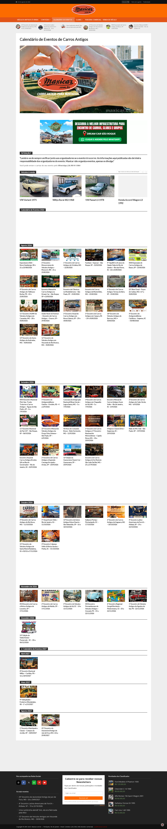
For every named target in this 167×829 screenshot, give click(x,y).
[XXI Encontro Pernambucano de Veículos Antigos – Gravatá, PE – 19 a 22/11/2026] (94, 596)
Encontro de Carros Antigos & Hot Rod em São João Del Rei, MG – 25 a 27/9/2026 (93, 461)
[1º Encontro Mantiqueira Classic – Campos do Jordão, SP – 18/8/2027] (29, 720)
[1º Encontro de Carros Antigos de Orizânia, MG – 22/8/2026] (72, 254)
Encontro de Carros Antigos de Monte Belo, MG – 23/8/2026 (93, 291)
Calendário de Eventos (62, 20)
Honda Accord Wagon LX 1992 (130, 201)
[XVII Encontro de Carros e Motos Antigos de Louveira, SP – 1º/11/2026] (29, 596)
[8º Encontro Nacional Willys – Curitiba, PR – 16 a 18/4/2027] (29, 663)
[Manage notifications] (162, 824)
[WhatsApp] (34, 782)
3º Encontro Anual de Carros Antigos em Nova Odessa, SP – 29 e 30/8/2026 (71, 317)
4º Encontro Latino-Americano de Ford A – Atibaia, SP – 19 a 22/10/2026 (50, 27)
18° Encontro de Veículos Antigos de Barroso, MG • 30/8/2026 (114, 317)
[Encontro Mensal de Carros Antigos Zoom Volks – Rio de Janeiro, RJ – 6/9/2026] (116, 391)
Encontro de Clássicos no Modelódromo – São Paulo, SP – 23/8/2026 (71, 291)
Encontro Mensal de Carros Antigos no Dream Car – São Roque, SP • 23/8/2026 (50, 292)
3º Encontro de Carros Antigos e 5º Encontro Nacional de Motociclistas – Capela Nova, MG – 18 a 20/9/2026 (93, 434)
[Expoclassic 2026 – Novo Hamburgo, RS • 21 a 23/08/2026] (29, 254)
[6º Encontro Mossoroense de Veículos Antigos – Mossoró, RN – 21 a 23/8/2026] (51, 254)
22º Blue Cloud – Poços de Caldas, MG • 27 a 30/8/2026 (137, 291)
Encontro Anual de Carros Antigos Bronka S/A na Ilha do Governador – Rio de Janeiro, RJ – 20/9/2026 (28, 462)
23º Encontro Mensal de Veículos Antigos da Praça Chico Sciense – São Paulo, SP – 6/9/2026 (50, 433)
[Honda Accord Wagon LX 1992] (132, 186)
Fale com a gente (136, 2)
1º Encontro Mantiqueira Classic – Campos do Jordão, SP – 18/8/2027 (28, 730)
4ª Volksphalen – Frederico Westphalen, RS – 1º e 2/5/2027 (28, 702)
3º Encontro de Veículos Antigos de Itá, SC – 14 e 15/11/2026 (72, 606)
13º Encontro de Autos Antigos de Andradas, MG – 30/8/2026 (28, 340)
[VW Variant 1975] (34, 186)
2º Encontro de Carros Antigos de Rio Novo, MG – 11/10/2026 (28, 522)
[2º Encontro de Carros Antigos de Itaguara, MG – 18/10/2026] (116, 511)
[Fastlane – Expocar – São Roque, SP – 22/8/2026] (94, 254)
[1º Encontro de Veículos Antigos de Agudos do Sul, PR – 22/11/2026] (138, 596)
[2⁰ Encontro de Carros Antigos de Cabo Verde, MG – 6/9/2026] (138, 391)
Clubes (78, 20)
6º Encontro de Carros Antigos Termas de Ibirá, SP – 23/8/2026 (116, 291)
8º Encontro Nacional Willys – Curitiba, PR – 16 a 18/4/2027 (27, 673)
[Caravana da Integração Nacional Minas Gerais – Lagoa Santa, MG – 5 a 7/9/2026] (72, 391)
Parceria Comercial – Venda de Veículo (101, 20)
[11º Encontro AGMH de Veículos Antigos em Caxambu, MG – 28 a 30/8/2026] (29, 305)
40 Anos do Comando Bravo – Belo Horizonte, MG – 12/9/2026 (72, 431)
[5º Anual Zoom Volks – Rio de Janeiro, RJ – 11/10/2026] (51, 511)
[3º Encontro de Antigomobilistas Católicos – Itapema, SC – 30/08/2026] (138, 305)
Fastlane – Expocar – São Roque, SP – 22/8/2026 (94, 264)
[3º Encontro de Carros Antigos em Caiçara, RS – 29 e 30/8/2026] (94, 305)
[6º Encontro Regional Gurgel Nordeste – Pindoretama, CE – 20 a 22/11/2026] (116, 596)
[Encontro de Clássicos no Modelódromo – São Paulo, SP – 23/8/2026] (72, 281)
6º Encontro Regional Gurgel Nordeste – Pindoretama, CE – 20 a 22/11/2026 (115, 607)
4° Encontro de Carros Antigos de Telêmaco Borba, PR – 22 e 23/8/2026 (28, 292)
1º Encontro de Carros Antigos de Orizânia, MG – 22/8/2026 (72, 265)
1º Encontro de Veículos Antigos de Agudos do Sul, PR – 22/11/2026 (137, 606)
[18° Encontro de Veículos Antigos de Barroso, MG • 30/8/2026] (116, 305)
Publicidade (146, 2)
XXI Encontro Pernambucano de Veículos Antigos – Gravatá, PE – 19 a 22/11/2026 (92, 608)
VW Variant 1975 (28, 200)
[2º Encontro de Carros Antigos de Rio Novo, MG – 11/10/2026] (29, 511)
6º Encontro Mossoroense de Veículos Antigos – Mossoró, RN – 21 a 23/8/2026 (49, 267)
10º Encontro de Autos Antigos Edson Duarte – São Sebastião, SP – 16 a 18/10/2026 (72, 523)
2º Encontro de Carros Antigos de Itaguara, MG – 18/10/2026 (116, 522)
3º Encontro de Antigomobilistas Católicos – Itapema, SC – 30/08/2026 (137, 317)
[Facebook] (24, 782)
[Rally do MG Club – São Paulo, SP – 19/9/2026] (138, 420)
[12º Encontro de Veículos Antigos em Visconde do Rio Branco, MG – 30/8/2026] (86, 27)
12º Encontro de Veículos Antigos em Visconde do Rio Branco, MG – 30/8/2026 (96, 27)
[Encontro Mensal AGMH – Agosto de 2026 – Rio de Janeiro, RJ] (131, 26)
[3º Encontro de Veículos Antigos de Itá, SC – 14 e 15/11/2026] (72, 596)
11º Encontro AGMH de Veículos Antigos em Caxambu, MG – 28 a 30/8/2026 (28, 317)
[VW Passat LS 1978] (99, 186)
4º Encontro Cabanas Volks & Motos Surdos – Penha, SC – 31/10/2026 (50, 546)
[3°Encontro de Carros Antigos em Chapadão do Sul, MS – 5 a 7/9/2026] (94, 391)
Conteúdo (45, 20)
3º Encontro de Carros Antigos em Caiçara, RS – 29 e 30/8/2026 (93, 316)
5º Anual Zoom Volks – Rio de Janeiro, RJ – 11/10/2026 (50, 522)
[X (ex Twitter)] (29, 782)
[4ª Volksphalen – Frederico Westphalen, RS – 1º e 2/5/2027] (29, 691)
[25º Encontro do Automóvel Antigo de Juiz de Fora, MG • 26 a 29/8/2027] (18, 26)
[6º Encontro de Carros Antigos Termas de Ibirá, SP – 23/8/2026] (116, 281)
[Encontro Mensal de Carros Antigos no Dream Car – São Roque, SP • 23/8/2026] (51, 281)
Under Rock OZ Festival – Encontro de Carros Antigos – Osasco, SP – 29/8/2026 (50, 317)
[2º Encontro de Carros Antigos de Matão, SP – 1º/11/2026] (51, 596)
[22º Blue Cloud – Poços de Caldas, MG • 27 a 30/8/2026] (138, 281)
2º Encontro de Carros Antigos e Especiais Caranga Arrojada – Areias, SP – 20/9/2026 (50, 461)
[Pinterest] (39, 782)
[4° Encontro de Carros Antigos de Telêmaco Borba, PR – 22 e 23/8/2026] (29, 281)
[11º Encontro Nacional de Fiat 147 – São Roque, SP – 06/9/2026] (29, 420)
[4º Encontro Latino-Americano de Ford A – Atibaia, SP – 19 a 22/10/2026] (40, 27)
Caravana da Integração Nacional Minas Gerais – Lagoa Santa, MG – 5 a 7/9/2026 (72, 403)
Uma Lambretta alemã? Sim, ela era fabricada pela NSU (74, 26)
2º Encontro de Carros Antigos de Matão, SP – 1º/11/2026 (50, 606)
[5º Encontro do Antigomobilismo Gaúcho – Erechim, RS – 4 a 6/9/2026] (51, 391)
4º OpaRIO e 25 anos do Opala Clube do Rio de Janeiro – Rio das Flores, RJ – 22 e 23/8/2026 (115, 266)
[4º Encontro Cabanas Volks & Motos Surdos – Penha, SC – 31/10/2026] (51, 536)
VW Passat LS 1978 (94, 200)
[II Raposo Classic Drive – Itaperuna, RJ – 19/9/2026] (116, 420)
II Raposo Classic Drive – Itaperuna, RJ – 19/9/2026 (116, 431)
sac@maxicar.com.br (100, 827)
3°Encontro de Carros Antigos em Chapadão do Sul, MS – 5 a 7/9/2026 (93, 403)
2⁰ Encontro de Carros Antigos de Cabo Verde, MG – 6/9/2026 (137, 402)
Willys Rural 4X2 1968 (63, 200)
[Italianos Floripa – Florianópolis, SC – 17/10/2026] (94, 511)
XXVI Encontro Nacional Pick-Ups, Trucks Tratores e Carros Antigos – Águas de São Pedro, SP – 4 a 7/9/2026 (28, 405)
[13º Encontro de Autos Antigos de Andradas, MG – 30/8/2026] (29, 330)
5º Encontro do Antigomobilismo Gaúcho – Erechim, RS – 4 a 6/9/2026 (50, 403)
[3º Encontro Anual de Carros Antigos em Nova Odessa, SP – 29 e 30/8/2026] (72, 305)
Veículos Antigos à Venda (27, 20)
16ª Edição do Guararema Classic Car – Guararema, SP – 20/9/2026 (72, 461)
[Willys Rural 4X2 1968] (67, 186)
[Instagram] (18, 782)
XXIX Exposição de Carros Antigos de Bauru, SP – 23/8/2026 (118, 26)
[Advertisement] (78, 226)
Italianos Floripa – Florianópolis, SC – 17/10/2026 (91, 522)
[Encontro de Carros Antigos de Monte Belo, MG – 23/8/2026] (94, 281)
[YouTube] (44, 782)
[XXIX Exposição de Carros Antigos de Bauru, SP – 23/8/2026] (108, 26)
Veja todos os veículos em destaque (128, 171)
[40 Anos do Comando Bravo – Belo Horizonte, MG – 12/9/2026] (72, 420)
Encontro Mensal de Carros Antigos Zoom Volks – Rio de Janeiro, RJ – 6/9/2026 (115, 403)
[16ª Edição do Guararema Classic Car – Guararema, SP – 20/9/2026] (72, 449)
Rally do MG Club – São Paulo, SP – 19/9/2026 (137, 430)
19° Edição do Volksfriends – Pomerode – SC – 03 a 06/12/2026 (27, 638)
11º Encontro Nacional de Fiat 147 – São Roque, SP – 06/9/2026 (28, 431)
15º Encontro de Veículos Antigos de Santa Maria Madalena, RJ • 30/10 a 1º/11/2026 (28, 547)
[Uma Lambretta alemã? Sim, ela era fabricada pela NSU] (63, 26)
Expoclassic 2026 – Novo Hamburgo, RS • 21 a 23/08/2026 (28, 265)
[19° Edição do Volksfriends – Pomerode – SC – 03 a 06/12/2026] (29, 627)
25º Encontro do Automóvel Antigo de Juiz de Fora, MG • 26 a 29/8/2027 (29, 26)
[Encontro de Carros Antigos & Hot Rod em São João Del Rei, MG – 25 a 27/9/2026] (94, 449)
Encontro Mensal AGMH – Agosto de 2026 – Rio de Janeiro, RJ (141, 26)
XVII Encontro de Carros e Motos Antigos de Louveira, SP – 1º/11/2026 (28, 607)
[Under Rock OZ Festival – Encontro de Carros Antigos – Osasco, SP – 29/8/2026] (51, 305)
